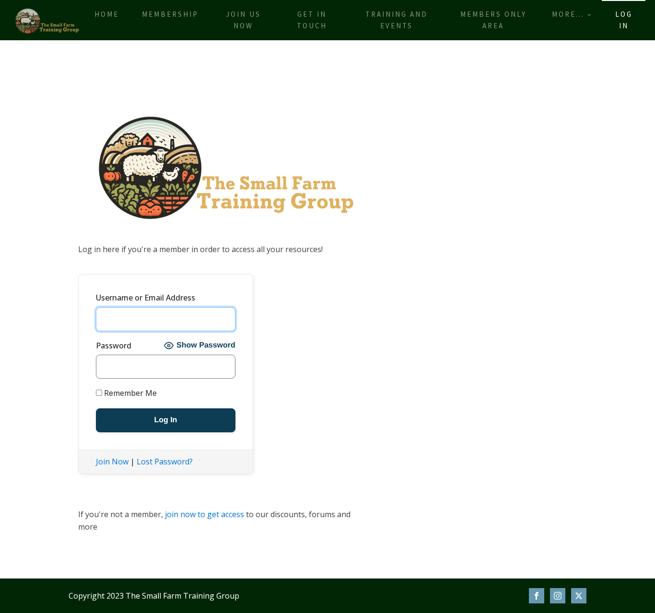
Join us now (243, 20)
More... (568, 14)
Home (106, 14)
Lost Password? (165, 461)
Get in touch (312, 20)
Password (113, 345)
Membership (170, 14)
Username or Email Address (145, 297)
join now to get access (204, 514)
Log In (623, 20)
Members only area (493, 20)
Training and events (396, 20)
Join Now (112, 461)
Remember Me (129, 393)
